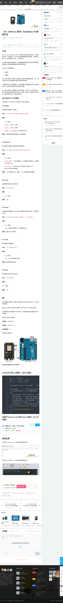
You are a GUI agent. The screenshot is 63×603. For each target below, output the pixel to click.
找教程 (21, 2)
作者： (53, 125)
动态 (4, 37)
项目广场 (2, 5)
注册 (37, 424)
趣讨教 (10, 600)
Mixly (29, 5)
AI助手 (31, 2)
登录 (54, 2)
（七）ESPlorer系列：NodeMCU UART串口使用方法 (30, 505)
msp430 (44, 5)
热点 (10, 2)
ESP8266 (16, 5)
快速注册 (60, 2)
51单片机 (36, 5)
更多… (50, 5)
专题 (5, 2)
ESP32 (23, 5)
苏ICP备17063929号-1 (19, 600)
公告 (26, 2)
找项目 (15, 2)
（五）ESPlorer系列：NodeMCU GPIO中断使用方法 (11, 505)
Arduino (9, 5)
